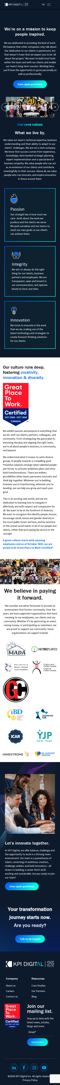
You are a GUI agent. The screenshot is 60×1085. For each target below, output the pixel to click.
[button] (5, 107)
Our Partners (38, 991)
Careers (10, 991)
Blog (34, 996)
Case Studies (38, 985)
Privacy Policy (30, 1080)
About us (11, 985)
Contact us (12, 996)
